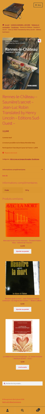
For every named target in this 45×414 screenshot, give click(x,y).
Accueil (7, 25)
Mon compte (7, 410)
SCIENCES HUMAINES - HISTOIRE (20, 25)
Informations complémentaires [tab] (13, 169)
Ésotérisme (15, 27)
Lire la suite (22, 367)
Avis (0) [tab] (5, 176)
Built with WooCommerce (11, 402)
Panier (34, 408)
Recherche (22, 410)
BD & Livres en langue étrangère (20, 159)
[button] (39, 40)
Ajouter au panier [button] (22, 251)
